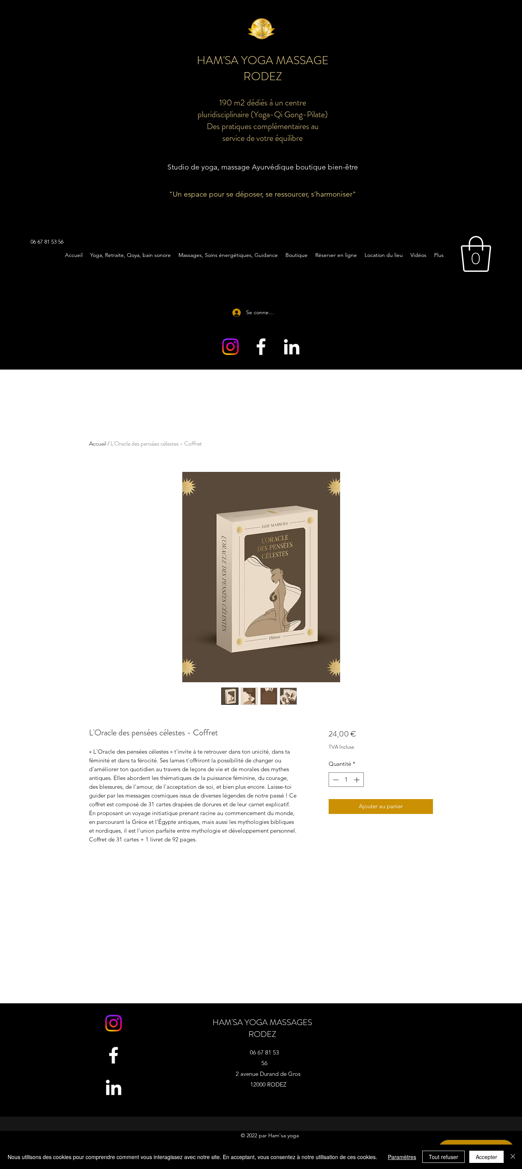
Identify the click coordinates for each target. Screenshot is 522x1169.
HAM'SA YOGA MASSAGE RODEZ (263, 68)
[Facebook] (261, 347)
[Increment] (357, 780)
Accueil (97, 443)
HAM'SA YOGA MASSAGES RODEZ (262, 1028)
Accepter (486, 1157)
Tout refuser (443, 1157)
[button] (476, 254)
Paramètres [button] (402, 1157)
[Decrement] (335, 780)
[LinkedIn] (291, 347)
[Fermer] (512, 1157)
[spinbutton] (346, 780)
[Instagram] (230, 347)
